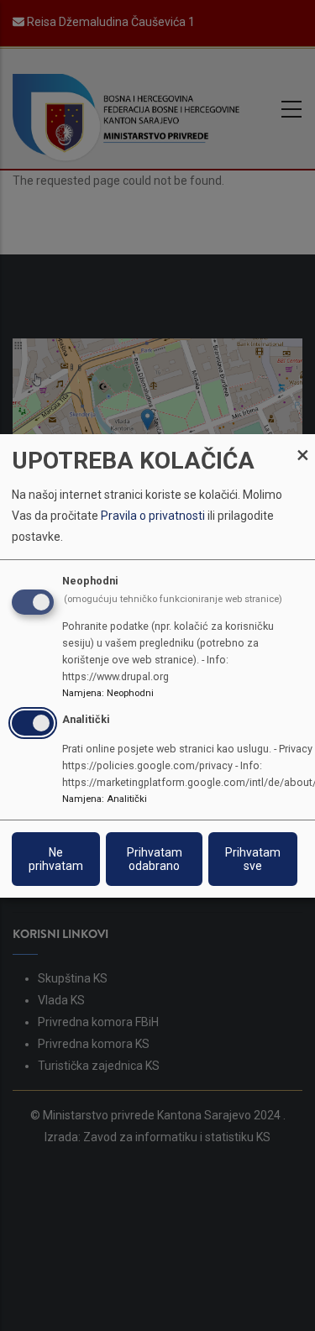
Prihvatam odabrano (154, 859)
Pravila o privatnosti (153, 515)
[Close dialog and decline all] (302, 443)
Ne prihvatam (56, 859)
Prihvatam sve (253, 859)
